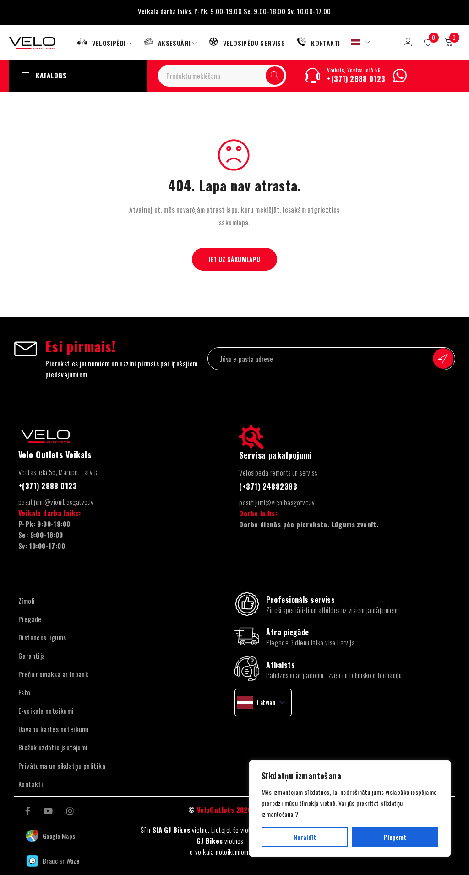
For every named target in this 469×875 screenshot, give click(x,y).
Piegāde (30, 619)
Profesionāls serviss (300, 599)
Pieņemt (395, 837)
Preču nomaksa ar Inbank (53, 674)
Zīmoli (26, 601)
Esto (24, 692)
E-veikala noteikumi (46, 710)
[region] (350, 808)
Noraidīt (305, 837)
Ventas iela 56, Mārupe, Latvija (58, 472)
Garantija (31, 656)
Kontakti (30, 784)
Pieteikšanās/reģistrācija (408, 42)
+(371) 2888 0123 (356, 78)
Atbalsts (280, 664)
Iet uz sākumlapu (234, 259)
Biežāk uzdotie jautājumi (53, 747)
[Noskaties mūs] (48, 810)
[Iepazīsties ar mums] (70, 810)
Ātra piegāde (287, 632)
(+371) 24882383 (268, 486)
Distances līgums (42, 637)
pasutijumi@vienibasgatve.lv (56, 502)
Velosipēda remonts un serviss (278, 472)
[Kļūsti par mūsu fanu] (27, 810)
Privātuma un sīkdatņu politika (61, 765)
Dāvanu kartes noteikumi (53, 729)
